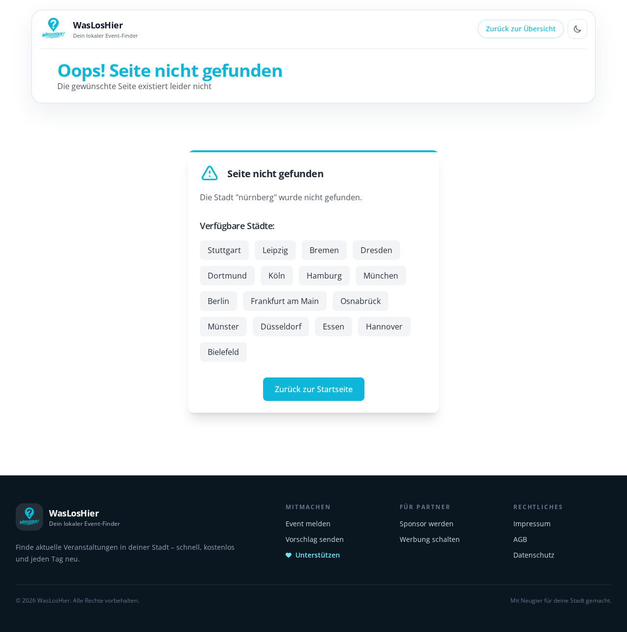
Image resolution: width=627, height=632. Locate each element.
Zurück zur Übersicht (520, 28)
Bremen (324, 250)
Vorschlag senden (315, 539)
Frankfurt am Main (285, 301)
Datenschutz (534, 555)
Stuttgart (224, 250)
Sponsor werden (427, 523)
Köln (276, 275)
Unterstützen (317, 555)
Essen (333, 326)
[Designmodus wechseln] (577, 29)
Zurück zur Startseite (314, 389)
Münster (223, 326)
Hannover (384, 326)
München (380, 275)
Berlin (218, 301)
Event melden (308, 523)
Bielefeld (223, 352)
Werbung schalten (430, 539)
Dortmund (227, 275)
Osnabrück (360, 301)
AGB (520, 539)
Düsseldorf (281, 326)
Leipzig (275, 250)
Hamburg (324, 275)
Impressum (532, 523)
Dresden (376, 250)
